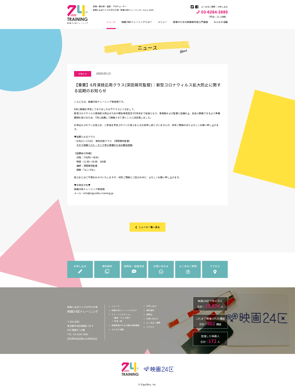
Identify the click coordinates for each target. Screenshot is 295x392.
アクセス (150, 327)
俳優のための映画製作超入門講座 (190, 22)
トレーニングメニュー (122, 314)
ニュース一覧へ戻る (149, 227)
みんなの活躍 (221, 22)
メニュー (162, 22)
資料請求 (150, 310)
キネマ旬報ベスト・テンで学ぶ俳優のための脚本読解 (104, 145)
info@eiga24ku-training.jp (82, 338)
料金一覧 (118, 321)
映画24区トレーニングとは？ (137, 22)
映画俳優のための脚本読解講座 (125, 325)
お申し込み (223, 6)
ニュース (111, 22)
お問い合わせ (152, 318)
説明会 (149, 314)
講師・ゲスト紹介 (122, 317)
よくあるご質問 (208, 6)
